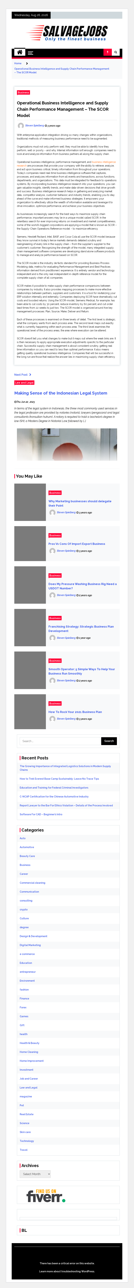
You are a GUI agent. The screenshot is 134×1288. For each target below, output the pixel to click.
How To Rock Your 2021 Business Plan (75, 712)
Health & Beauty (29, 1043)
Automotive (27, 847)
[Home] (19, 52)
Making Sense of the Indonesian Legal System (60, 393)
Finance (24, 998)
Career (24, 874)
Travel (23, 1150)
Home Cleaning (29, 1052)
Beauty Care (27, 856)
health (23, 1034)
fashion (24, 989)
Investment (26, 1069)
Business (23, 92)
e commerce (27, 954)
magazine (26, 1096)
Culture (24, 918)
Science (24, 1123)
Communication (29, 891)
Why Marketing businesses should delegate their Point (80, 503)
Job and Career (29, 1078)
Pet (22, 1105)
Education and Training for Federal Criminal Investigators (54, 787)
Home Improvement (32, 1060)
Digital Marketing (30, 945)
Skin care (25, 1132)
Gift (22, 1025)
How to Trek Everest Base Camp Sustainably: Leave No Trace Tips (59, 778)
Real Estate (27, 1114)
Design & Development (33, 936)
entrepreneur (28, 971)
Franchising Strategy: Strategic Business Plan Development (81, 629)
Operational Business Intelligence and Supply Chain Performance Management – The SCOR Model (63, 109)
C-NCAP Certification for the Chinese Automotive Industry (54, 796)
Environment (27, 980)
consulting (26, 900)
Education (26, 963)
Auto (22, 838)
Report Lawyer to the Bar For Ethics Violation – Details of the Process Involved (66, 805)
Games (24, 1016)
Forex (23, 1007)
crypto (24, 909)
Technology (27, 1141)
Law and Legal (24, 382)
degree (24, 927)
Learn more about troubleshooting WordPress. (67, 1271)
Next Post (21, 374)
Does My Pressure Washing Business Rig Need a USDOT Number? (83, 586)
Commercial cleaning (32, 882)
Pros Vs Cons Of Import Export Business (77, 544)
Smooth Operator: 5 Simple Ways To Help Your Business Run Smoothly (82, 671)
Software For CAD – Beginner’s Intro (41, 814)
